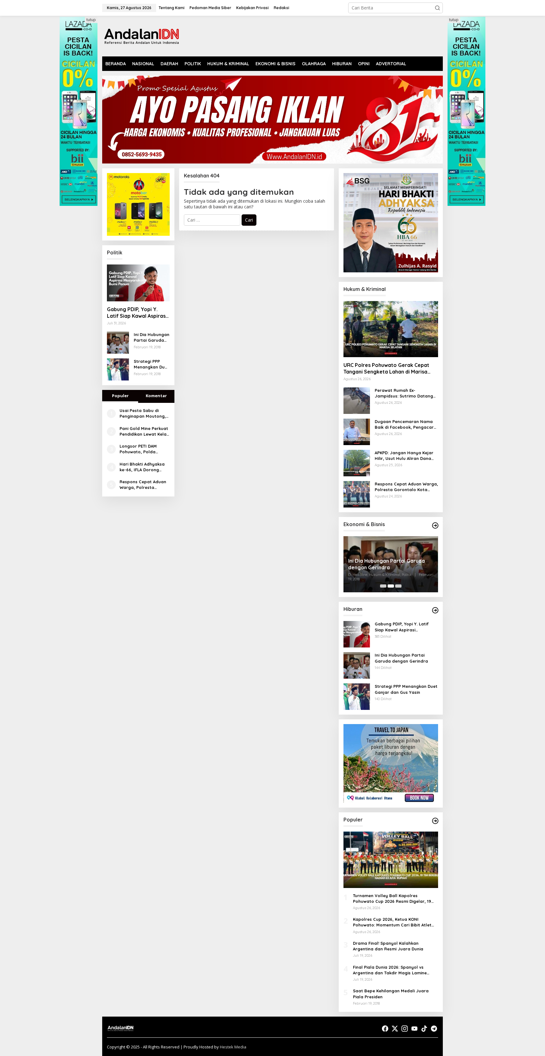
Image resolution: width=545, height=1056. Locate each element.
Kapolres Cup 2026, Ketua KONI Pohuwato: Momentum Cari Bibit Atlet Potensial (392, 922)
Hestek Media (233, 1047)
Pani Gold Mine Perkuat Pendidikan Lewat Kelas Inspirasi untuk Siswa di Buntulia (144, 431)
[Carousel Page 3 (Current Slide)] (398, 586)
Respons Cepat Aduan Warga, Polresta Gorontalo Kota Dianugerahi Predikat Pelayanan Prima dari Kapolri (143, 484)
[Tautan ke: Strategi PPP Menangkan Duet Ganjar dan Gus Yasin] (118, 369)
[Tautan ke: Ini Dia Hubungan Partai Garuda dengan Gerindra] (118, 342)
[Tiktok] (424, 1028)
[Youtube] (414, 1028)
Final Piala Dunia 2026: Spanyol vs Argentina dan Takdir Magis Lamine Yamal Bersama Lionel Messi (390, 970)
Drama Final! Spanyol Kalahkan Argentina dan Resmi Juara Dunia (388, 946)
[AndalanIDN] (141, 35)
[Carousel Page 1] (383, 586)
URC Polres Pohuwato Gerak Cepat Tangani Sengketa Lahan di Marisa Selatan (386, 368)
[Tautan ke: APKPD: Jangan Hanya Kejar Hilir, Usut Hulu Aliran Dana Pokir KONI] (356, 463)
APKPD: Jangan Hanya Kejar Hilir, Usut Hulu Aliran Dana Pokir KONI (404, 455)
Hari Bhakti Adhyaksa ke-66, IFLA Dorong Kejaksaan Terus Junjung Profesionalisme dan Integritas (142, 467)
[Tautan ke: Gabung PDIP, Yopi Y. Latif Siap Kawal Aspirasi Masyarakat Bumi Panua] (138, 283)
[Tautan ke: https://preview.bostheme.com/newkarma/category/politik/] (435, 525)
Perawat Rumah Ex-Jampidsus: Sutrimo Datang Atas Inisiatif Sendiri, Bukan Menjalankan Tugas (404, 393)
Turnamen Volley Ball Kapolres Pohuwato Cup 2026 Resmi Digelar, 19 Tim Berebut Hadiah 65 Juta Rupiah (392, 898)
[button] (437, 8)
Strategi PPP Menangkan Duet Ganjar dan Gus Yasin (151, 364)
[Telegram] (434, 1028)
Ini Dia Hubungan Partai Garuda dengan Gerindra (151, 337)
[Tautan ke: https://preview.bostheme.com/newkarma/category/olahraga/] (435, 821)
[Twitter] (395, 1028)
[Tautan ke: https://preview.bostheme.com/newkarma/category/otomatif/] (435, 610)
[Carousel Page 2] (391, 586)
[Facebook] (385, 1028)
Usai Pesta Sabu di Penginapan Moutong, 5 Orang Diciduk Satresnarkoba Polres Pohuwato (143, 413)
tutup (91, 19)
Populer (120, 395)
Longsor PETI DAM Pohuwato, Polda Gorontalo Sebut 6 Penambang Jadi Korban (139, 449)
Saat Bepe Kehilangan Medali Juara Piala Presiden (391, 993)
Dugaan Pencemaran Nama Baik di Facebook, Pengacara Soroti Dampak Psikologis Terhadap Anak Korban (406, 424)
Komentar (156, 395)
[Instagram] (405, 1028)
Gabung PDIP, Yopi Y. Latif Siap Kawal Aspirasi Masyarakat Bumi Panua (137, 312)
